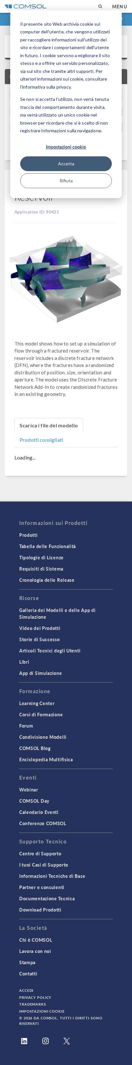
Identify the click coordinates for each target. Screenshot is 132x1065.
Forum (26, 725)
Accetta (66, 163)
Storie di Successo (39, 639)
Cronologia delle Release (47, 580)
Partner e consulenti (41, 887)
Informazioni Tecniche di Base (52, 876)
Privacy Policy (35, 997)
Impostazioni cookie (66, 147)
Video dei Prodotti (40, 628)
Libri (24, 662)
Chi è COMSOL (35, 940)
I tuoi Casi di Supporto (43, 864)
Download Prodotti (40, 909)
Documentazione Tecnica (47, 898)
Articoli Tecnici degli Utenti (49, 650)
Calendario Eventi (39, 812)
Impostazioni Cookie (42, 1011)
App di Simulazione (40, 673)
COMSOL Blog (35, 748)
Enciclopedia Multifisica (46, 759)
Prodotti (28, 535)
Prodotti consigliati (41, 440)
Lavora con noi (35, 951)
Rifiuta (66, 180)
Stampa (27, 962)
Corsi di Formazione (41, 714)
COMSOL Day (34, 801)
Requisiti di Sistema (41, 568)
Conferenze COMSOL (42, 823)
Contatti (28, 973)
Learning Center (37, 703)
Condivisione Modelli (43, 737)
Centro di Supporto (40, 853)
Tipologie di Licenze (41, 557)
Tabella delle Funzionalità (47, 546)
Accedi (26, 990)
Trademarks (32, 1004)
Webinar (28, 789)
